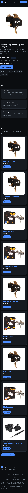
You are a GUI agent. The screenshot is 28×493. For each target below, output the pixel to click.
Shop (2, 469)
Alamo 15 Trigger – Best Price (10, 301)
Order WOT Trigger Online (10, 266)
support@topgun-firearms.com (12, 472)
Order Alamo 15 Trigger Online (11, 196)
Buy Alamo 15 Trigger (8, 371)
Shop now (23, 2)
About (6, 469)
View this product (6, 67)
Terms (14, 469)
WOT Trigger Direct (8, 406)
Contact (10, 469)
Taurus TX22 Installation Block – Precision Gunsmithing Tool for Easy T (13, 442)
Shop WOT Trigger (8, 336)
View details (7, 166)
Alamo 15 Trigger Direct (9, 161)
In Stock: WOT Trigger (9, 231)
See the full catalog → (8, 454)
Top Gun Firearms (8, 2)
